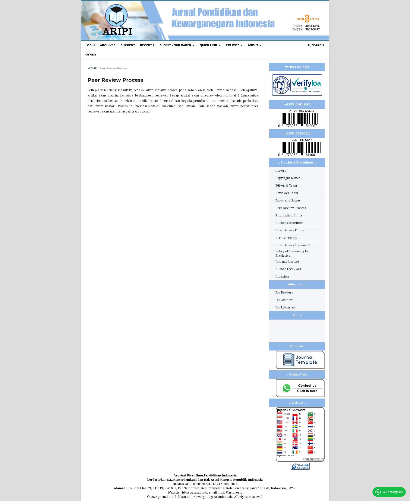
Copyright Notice (287, 178)
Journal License (287, 261)
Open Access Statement (292, 245)
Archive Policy (286, 238)
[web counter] (300, 468)
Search (317, 45)
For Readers (284, 292)
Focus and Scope (287, 200)
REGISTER (147, 45)
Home (92, 68)
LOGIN (90, 45)
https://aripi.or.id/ (194, 492)
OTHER (90, 54)
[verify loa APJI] (297, 96)
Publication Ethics (289, 215)
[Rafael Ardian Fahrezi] (300, 396)
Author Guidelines (289, 223)
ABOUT (253, 45)
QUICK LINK (209, 45)
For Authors (284, 300)
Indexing (282, 276)
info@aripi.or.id (231, 492)
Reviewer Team (286, 193)
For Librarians (286, 307)
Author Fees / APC (288, 269)
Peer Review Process (290, 208)
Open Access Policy (289, 230)
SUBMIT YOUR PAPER (176, 45)
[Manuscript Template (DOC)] (300, 368)
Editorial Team (286, 185)
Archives (107, 45)
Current (127, 45)
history (280, 170)
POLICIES (233, 45)
